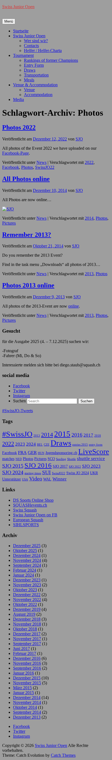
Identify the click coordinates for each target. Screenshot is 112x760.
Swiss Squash (25, 510)
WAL (47, 479)
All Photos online (26, 178)
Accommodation (38, 94)
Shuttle (71, 459)
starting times (32, 473)
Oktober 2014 (25, 707)
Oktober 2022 (25, 604)
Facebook (10, 167)
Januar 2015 (23, 692)
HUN (41, 453)
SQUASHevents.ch (30, 505)
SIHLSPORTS (26, 524)
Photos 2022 (19, 127)
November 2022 (27, 599)
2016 (76, 435)
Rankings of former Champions (51, 60)
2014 (89, 218)
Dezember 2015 (27, 678)
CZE (46, 444)
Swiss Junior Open (18, 6)
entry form (95, 444)
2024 (31, 444)
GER (32, 452)
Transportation (36, 75)
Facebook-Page (15, 153)
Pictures (9, 223)
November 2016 (27, 663)
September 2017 (27, 643)
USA (25, 479)
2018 (97, 435)
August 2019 (24, 614)
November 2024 (27, 560)
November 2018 (27, 624)
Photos (27, 167)
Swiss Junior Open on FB (35, 515)
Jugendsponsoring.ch (61, 453)
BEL (40, 444)
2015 (62, 434)
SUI (46, 472)
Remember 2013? (26, 234)
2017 (88, 435)
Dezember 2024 (27, 555)
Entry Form (34, 65)
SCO (51, 458)
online (73, 306)
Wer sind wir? (36, 40)
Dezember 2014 (27, 697)
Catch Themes (63, 755)
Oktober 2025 (25, 550)
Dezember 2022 (27, 594)
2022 (89, 162)
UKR (94, 473)
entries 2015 (80, 444)
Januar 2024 (23, 575)
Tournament (23, 55)
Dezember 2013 (27, 717)
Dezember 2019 (27, 609)
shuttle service (91, 458)
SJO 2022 (75, 466)
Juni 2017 (21, 648)
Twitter (19, 390)
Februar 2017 (24, 653)
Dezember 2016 (27, 658)
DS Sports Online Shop (33, 500)
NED (18, 459)
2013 (89, 273)
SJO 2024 (12, 472)
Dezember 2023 (27, 580)
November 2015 (27, 683)
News (41, 162)
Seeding (61, 459)
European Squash (28, 519)
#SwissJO (17, 434)
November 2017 (27, 638)
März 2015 (22, 687)
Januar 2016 (23, 673)
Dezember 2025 (27, 545)
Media (18, 99)
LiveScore (93, 452)
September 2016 (27, 668)
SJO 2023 (91, 466)
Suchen (19, 401)
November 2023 (27, 585)
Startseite (21, 31)
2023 (20, 444)
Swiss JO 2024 (77, 473)
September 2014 (27, 712)
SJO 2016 (38, 465)
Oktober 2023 (25, 589)
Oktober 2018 (25, 629)
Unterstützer (11, 479)
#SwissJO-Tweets (17, 410)
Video (35, 479)
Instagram (21, 395)
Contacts (31, 45)
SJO (79, 139)
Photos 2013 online (28, 285)
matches (8, 458)
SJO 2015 (12, 466)
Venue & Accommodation (35, 84)
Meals (29, 80)
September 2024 (27, 565)
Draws (29, 70)
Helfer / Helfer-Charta (43, 50)
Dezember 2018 (27, 619)
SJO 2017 (60, 466)
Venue (29, 89)
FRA (22, 452)
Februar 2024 (24, 570)
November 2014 (27, 702)
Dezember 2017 (27, 634)
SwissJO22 (44, 167)
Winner (59, 479)
